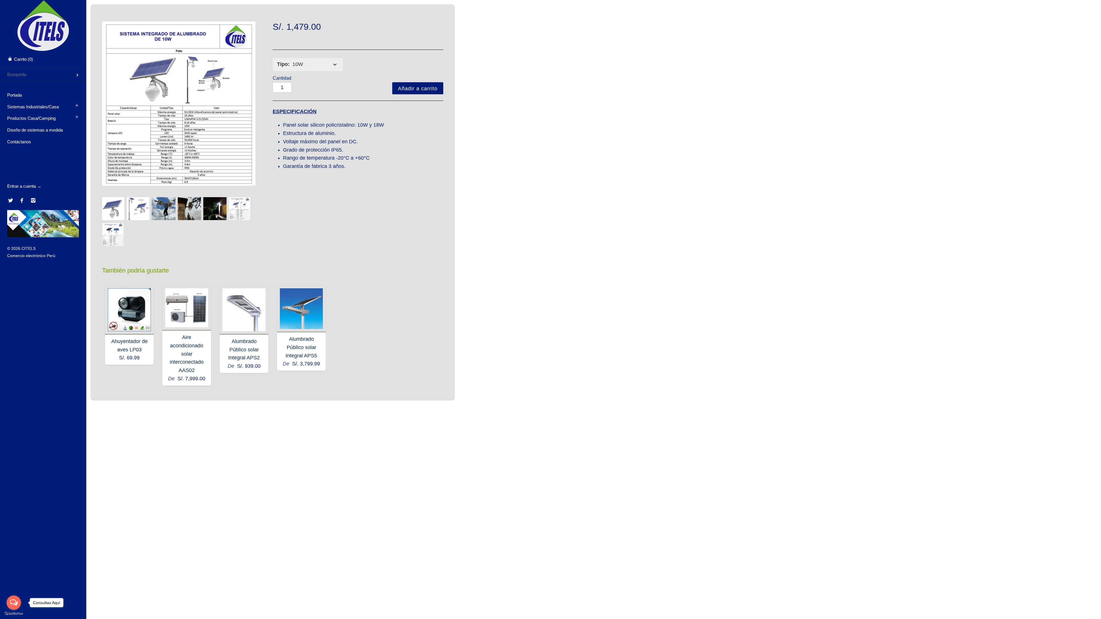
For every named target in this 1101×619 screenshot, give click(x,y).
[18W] (113, 234)
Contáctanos (19, 141)
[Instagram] (33, 201)
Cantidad (282, 78)
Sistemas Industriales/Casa (33, 106)
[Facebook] (22, 201)
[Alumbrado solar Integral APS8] (113, 208)
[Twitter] (10, 201)
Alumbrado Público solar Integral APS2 (244, 349)
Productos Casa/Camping (31, 118)
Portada (14, 95)
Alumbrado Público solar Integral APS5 (301, 347)
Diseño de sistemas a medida (35, 130)
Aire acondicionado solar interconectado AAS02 (187, 353)
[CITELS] (43, 5)
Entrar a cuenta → (24, 186)
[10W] (179, 103)
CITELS (29, 248)
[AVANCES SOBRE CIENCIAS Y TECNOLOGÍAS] (43, 235)
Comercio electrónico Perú (31, 255)
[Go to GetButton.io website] (14, 613)
